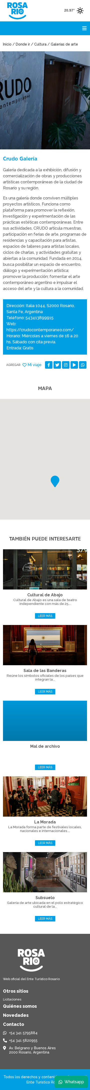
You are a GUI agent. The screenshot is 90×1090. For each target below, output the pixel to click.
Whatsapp (74, 1081)
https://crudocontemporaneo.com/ (40, 329)
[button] (55, 481)
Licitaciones (12, 999)
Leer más (45, 616)
